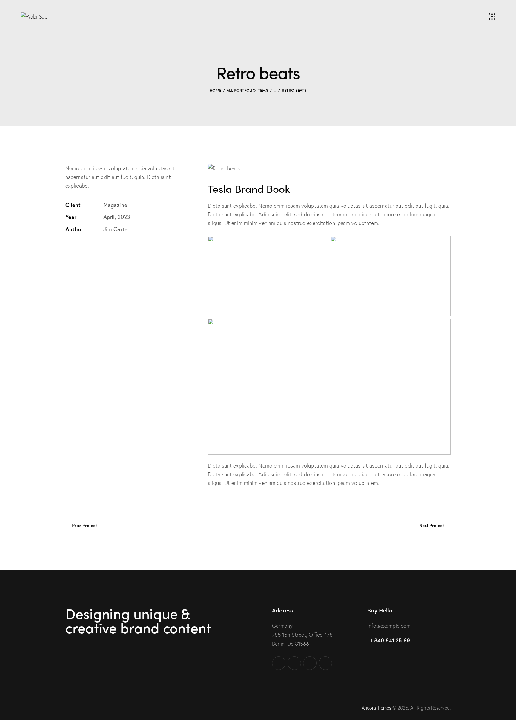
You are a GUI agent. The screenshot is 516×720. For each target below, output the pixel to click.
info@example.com (389, 625)
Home (215, 90)
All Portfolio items (247, 90)
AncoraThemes (376, 708)
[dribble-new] (310, 663)
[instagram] (325, 663)
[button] (110, 247)
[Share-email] (96, 247)
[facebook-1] (278, 663)
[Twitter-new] (67, 248)
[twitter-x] (294, 663)
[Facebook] (81, 247)
